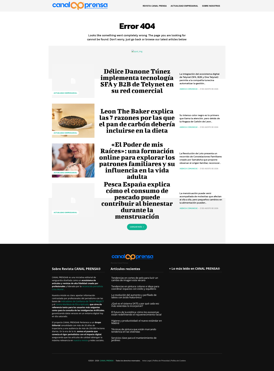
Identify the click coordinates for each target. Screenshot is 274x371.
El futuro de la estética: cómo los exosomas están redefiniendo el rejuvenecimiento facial (136, 313)
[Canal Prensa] (80, 5)
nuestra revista (80, 340)
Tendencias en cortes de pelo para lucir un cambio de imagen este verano (134, 279)
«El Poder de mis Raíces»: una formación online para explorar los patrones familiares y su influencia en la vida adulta (137, 160)
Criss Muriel (58, 289)
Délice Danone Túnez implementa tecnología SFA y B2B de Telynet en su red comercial (137, 80)
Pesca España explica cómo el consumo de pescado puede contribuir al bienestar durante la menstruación (137, 200)
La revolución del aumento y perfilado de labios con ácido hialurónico (134, 296)
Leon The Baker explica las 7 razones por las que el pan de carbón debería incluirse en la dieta (137, 120)
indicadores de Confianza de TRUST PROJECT (82, 301)
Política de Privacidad (161, 361)
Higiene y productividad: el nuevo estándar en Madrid (136, 322)
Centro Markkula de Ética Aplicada (72, 304)
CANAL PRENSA (107, 361)
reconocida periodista (92, 286)
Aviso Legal (146, 361)
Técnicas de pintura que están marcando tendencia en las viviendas (133, 330)
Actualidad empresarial (65, 93)
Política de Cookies (178, 361)
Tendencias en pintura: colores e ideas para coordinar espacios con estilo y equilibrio (135, 287)
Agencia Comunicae (189, 89)
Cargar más (136, 226)
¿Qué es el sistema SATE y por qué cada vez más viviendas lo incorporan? (135, 305)
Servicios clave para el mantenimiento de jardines (134, 339)
